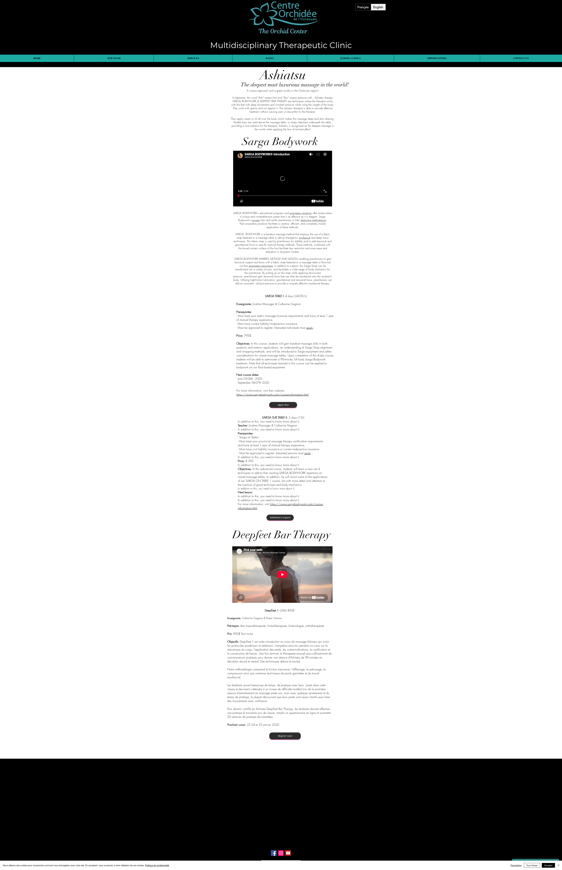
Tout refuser (532, 865)
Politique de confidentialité (157, 865)
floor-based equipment (271, 367)
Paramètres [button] (516, 865)
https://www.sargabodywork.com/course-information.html (272, 394)
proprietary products (301, 213)
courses (255, 220)
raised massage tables (272, 355)
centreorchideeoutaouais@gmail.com (294, 843)
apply (309, 328)
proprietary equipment (260, 265)
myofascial (304, 237)
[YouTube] (288, 853)
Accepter (548, 865)
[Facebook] (274, 853)
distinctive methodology (313, 220)
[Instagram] (281, 853)
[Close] (558, 865)
